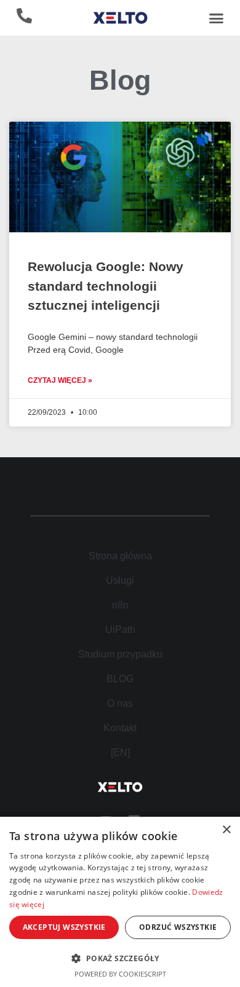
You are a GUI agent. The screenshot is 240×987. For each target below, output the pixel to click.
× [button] (226, 830)
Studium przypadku (120, 654)
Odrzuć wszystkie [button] (178, 927)
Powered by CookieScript (120, 973)
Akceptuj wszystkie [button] (64, 927)
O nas (120, 703)
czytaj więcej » (60, 380)
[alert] (120, 902)
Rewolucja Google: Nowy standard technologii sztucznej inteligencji (105, 285)
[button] (216, 17)
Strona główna (120, 556)
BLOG (120, 679)
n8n (120, 605)
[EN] (120, 752)
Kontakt (120, 728)
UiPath (120, 629)
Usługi (120, 580)
